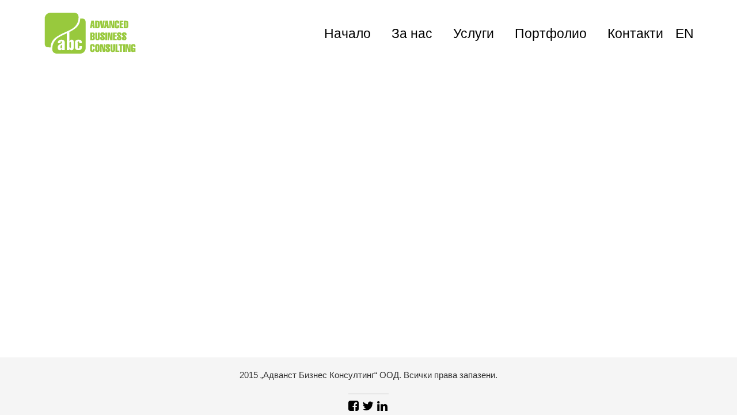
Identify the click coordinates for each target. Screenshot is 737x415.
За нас (412, 33)
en (684, 33)
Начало (347, 33)
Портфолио (551, 33)
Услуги (473, 33)
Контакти (635, 33)
